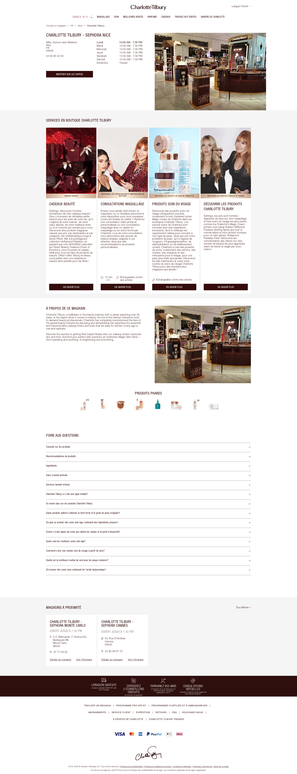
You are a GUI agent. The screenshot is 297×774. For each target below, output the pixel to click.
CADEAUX (165, 16)
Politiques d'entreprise (202, 766)
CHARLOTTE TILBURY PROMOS (166, 719)
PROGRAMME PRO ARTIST (131, 705)
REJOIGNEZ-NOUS (192, 712)
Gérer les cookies (221, 766)
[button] (148, 447)
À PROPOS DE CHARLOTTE (128, 719)
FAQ (174, 712)
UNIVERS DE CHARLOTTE (213, 16)
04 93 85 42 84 (55, 56)
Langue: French (240, 6)
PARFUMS (152, 16)
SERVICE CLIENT (121, 712)
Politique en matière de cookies (157, 766)
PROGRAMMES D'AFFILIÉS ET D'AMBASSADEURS (179, 705)
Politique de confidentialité (131, 766)
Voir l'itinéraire (84, 659)
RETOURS (161, 712)
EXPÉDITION (143, 712)
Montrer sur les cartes (69, 74)
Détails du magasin (60, 659)
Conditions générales (182, 766)
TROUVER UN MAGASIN (97, 705)
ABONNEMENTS (97, 712)
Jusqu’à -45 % (80, 16)
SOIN (116, 16)
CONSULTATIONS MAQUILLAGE (122, 204)
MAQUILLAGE (103, 16)
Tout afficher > (243, 607)
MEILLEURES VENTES (133, 16)
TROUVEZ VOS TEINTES (186, 16)
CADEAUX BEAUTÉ (62, 204)
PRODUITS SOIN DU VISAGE (171, 204)
